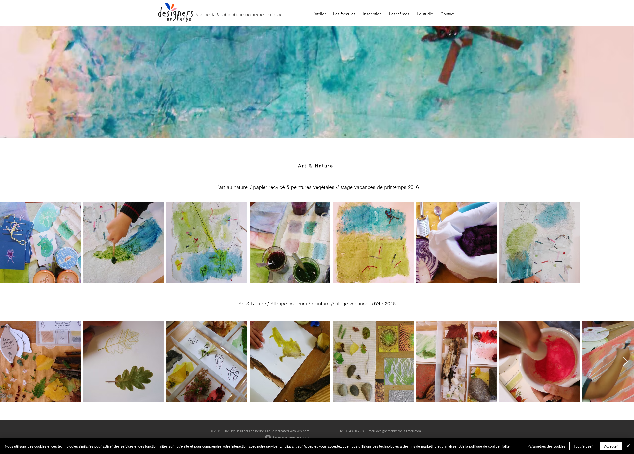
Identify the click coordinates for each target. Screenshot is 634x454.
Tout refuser (583, 446)
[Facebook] (268, 438)
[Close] (628, 446)
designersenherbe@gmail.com (398, 431)
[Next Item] (625, 362)
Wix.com (303, 431)
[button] (344, 13)
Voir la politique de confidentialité (484, 446)
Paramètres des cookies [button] (546, 446)
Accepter (611, 446)
